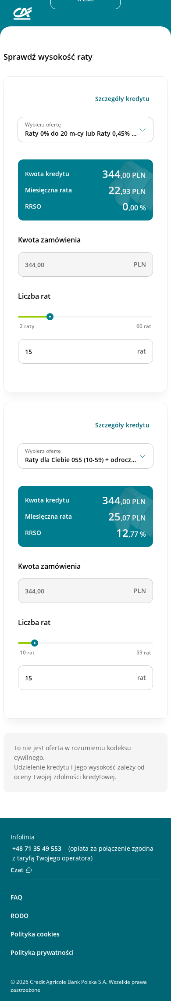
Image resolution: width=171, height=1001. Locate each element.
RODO (19, 915)
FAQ (16, 897)
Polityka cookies (35, 934)
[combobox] (85, 129)
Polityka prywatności (42, 952)
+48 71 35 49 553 (36, 848)
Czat (17, 870)
